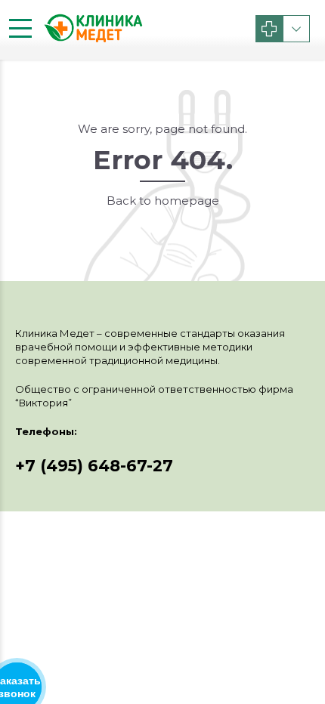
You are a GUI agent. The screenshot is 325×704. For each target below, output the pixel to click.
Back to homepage (163, 200)
